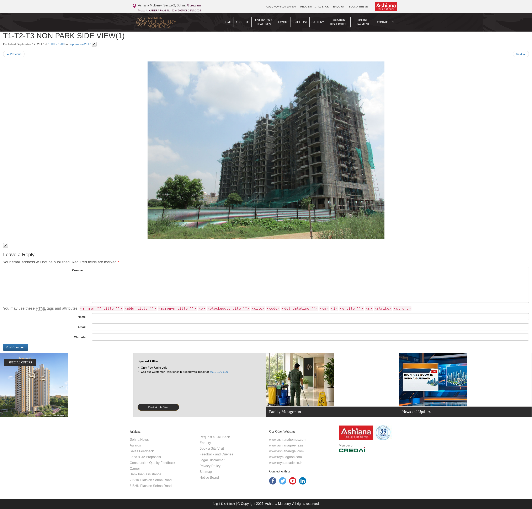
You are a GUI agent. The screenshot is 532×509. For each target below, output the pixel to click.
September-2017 (80, 44)
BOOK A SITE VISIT (360, 6)
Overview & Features (264, 22)
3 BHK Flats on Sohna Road (151, 486)
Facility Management (285, 412)
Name (82, 316)
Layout (283, 22)
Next (521, 54)
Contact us (385, 22)
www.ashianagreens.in (286, 445)
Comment (79, 270)
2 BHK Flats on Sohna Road (151, 480)
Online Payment (362, 22)
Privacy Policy (210, 466)
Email (82, 327)
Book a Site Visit (212, 448)
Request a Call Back (215, 437)
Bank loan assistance (145, 474)
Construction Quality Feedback (152, 463)
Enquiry (205, 443)
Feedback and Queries (216, 454)
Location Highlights (338, 22)
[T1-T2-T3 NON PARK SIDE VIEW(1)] (266, 150)
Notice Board (209, 477)
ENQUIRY (339, 6)
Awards (135, 445)
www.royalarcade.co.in (286, 463)
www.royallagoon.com (285, 457)
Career (135, 468)
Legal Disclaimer (212, 460)
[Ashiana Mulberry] (164, 22)
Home (228, 22)
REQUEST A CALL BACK (314, 6)
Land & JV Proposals (145, 457)
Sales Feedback (142, 451)
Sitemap (206, 471)
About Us (243, 22)
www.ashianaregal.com (286, 451)
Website (80, 337)
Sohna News (139, 439)
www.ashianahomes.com (287, 439)
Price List (300, 22)
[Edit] (94, 44)
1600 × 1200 (56, 44)
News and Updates (416, 412)
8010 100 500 (281, 6)
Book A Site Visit (158, 407)
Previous (13, 54)
